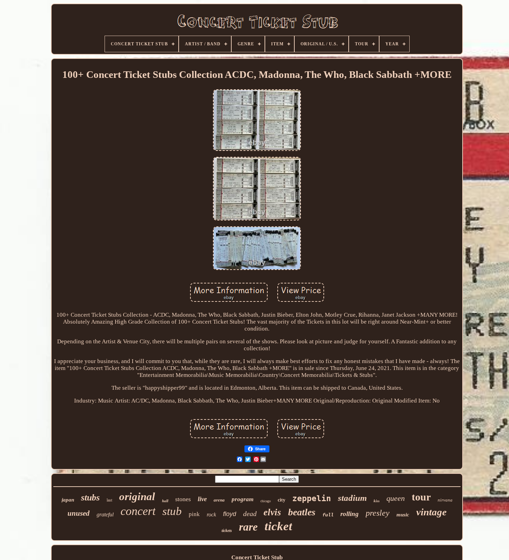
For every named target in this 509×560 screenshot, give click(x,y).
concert (137, 511)
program (242, 499)
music (402, 514)
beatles (301, 512)
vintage (431, 511)
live (202, 499)
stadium (352, 498)
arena (219, 500)
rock (211, 514)
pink (194, 514)
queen (395, 498)
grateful (105, 514)
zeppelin (311, 498)
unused (79, 513)
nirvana (445, 500)
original (137, 496)
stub (172, 511)
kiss (376, 501)
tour (421, 497)
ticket (278, 526)
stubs (90, 498)
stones (183, 499)
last (109, 500)
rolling (349, 513)
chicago (265, 501)
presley (378, 512)
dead (250, 513)
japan (68, 500)
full (327, 515)
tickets (227, 530)
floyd (229, 514)
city (281, 500)
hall (165, 501)
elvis (272, 512)
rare (248, 527)
